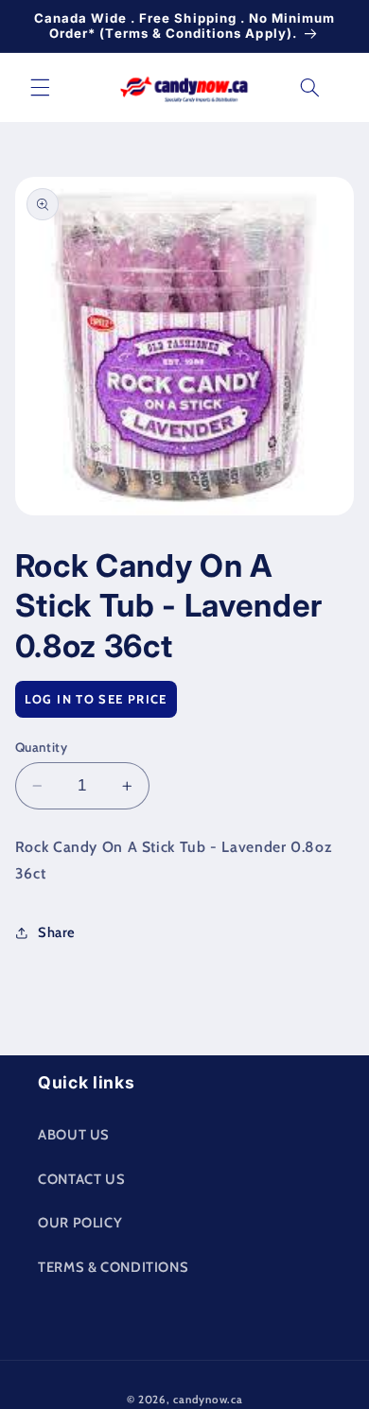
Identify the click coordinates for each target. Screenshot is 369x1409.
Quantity (41, 747)
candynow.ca (207, 1399)
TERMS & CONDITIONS (113, 1267)
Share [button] (57, 932)
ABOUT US (74, 1134)
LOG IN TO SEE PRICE (96, 698)
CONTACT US (81, 1179)
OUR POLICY (80, 1222)
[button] (40, 87)
